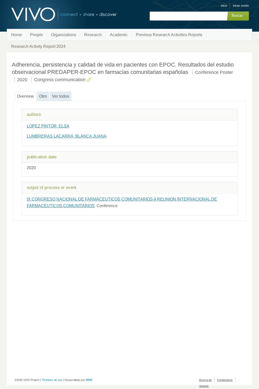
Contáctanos (225, 379)
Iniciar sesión (241, 5)
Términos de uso (51, 379)
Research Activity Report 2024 (38, 46)
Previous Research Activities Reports (169, 35)
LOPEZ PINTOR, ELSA (48, 126)
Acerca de (205, 379)
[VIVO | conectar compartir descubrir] (55, 14)
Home (16, 35)
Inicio (224, 5)
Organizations (63, 35)
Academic (119, 35)
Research (93, 35)
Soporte (204, 385)
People (36, 35)
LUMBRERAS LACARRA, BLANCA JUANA (66, 136)
